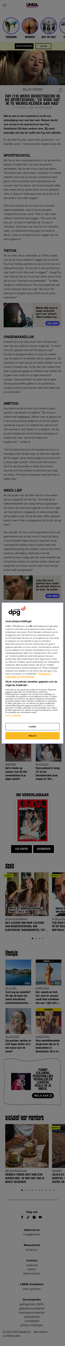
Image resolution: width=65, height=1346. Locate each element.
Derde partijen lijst (13, 715)
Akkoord (33, 735)
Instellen (32, 726)
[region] (32, 673)
